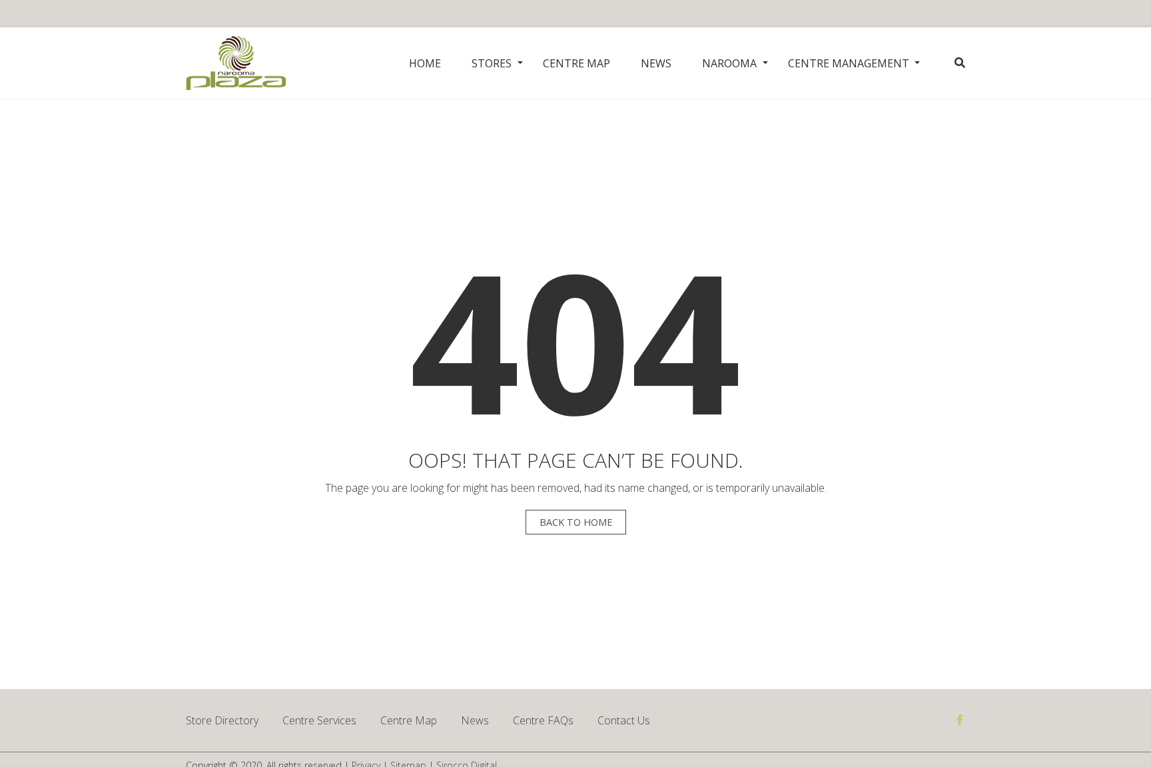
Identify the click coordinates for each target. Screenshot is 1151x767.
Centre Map (576, 63)
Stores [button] (492, 63)
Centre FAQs (543, 720)
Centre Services (319, 720)
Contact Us (623, 720)
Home (425, 63)
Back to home (576, 522)
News (656, 63)
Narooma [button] (729, 63)
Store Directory (222, 720)
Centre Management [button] (848, 63)
